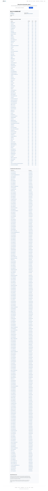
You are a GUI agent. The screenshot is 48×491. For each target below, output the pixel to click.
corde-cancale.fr (13, 25)
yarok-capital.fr (13, 91)
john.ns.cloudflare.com (14, 460)
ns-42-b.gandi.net (13, 242)
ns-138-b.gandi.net (13, 367)
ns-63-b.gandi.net (13, 331)
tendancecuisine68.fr (13, 131)
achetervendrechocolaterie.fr (15, 45)
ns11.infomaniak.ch (13, 437)
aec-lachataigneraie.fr (14, 71)
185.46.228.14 (30, 334)
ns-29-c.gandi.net (13, 177)
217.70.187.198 (30, 439)
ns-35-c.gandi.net (13, 400)
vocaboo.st (12, 97)
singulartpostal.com (13, 65)
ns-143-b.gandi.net (13, 328)
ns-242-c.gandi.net (13, 291)
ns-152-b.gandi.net (13, 233)
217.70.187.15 (30, 393)
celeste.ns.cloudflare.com (14, 327)
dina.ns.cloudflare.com (14, 463)
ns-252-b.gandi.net (13, 374)
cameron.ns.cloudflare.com (14, 186)
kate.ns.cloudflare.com (14, 230)
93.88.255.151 (30, 437)
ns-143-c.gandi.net (13, 266)
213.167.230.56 (30, 426)
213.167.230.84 (31, 427)
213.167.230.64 (31, 331)
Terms (29, 487)
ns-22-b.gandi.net (13, 371)
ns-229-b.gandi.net (13, 302)
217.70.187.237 (30, 337)
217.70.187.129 (30, 406)
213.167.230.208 (31, 314)
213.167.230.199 (31, 318)
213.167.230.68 (30, 239)
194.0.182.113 (30, 207)
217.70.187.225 (30, 279)
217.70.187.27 (30, 212)
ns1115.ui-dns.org (13, 469)
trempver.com (13, 130)
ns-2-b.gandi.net (13, 452)
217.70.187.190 (30, 229)
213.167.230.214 (31, 325)
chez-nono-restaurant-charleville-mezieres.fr (17, 163)
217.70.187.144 (30, 266)
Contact (32, 487)
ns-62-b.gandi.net (13, 390)
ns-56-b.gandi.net (13, 440)
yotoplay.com (12, 134)
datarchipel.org (13, 64)
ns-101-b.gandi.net (13, 335)
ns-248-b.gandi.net (13, 301)
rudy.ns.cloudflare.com (14, 256)
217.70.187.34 (30, 373)
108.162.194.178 (31, 442)
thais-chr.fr (12, 29)
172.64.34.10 (30, 351)
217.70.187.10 (30, 299)
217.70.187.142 (30, 419)
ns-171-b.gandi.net (13, 298)
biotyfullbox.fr (13, 111)
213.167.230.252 (31, 295)
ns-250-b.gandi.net (13, 249)
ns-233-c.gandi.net (13, 345)
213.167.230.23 (30, 371)
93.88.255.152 (30, 344)
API (25, 487)
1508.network (12, 146)
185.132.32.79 (30, 397)
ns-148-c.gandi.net (13, 222)
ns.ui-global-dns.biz (13, 189)
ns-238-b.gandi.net (13, 347)
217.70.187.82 (30, 322)
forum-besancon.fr (13, 133)
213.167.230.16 (30, 453)
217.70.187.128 (30, 278)
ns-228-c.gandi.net (13, 220)
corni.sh (12, 140)
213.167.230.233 (31, 466)
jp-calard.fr (12, 156)
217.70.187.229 (30, 220)
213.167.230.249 (31, 301)
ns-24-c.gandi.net (13, 265)
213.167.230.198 (31, 364)
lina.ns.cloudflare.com (14, 462)
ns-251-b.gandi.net (13, 295)
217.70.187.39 (30, 281)
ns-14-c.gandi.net (13, 393)
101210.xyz (12, 77)
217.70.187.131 (30, 384)
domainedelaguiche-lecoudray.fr (15, 123)
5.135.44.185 (30, 259)
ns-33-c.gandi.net (13, 373)
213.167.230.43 (30, 242)
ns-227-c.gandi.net (13, 193)
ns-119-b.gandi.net (13, 312)
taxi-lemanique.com (13, 107)
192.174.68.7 (30, 189)
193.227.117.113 (30, 258)
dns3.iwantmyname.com (14, 207)
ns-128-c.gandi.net (13, 406)
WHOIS (28, 13)
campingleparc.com (13, 32)
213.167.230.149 (31, 417)
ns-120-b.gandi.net (13, 350)
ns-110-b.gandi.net (13, 391)
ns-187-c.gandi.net (13, 449)
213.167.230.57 (30, 440)
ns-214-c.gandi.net (13, 219)
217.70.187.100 (30, 197)
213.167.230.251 (31, 249)
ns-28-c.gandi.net (13, 253)
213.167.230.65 (30, 268)
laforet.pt (12, 147)
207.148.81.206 (31, 282)
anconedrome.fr (13, 154)
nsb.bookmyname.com (14, 285)
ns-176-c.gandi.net (13, 245)
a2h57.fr (12, 68)
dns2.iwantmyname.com (14, 275)
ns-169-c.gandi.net (13, 324)
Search (31, 7)
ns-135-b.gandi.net (13, 321)
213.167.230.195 (31, 357)
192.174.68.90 (30, 456)
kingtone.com (12, 110)
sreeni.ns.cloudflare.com (14, 442)
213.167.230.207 (31, 413)
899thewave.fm (13, 22)
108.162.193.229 (31, 256)
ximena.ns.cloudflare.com (14, 351)
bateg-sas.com (13, 58)
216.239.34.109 (31, 232)
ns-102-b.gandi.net (13, 246)
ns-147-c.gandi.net (13, 216)
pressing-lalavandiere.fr (14, 121)
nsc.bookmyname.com (14, 430)
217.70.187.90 (30, 206)
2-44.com (12, 61)
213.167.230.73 (30, 459)
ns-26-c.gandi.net (13, 212)
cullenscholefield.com (14, 62)
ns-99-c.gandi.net (13, 197)
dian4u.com (12, 52)
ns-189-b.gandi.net (13, 394)
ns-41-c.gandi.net (13, 183)
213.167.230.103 (31, 246)
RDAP (32, 13)
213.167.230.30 (30, 184)
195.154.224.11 (30, 269)
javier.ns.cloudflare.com (14, 370)
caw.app (12, 84)
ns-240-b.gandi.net (13, 429)
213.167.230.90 (30, 446)
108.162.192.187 (31, 462)
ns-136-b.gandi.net (13, 288)
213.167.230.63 (30, 390)
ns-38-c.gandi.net (13, 281)
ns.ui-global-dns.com (13, 199)
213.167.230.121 (31, 350)
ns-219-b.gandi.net (13, 289)
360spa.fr (12, 35)
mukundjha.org (13, 85)
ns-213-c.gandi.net (13, 176)
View (28, 22)
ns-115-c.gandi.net (13, 368)
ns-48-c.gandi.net (13, 420)
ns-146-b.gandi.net (13, 226)
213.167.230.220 (31, 289)
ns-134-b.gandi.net (13, 341)
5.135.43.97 (30, 450)
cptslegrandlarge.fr (13, 117)
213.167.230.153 (31, 233)
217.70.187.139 (30, 354)
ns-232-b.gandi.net (13, 466)
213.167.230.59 (30, 255)
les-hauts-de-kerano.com (14, 98)
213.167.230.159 (31, 360)
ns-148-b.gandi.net (13, 417)
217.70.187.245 (30, 407)
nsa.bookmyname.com (14, 269)
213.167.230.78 (30, 348)
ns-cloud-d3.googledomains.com (15, 174)
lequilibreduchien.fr (13, 120)
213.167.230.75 (30, 404)
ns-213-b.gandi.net (13, 325)
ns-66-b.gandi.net (13, 209)
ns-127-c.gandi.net (13, 278)
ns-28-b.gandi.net (13, 252)
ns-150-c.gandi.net (13, 243)
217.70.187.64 (30, 180)
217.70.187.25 (30, 265)
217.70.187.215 (30, 219)
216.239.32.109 (30, 465)
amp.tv (12, 48)
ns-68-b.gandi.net (13, 381)
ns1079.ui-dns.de (13, 397)
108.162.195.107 (31, 186)
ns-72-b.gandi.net (13, 459)
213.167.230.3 (30, 452)
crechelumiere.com (13, 150)
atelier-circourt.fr (13, 104)
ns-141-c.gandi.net (13, 419)
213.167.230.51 (30, 196)
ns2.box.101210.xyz (13, 377)
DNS (30, 13)
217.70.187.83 (30, 358)
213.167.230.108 (31, 433)
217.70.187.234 (30, 345)
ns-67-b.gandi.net (13, 239)
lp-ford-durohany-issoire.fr (14, 51)
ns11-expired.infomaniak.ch (14, 210)
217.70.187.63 (30, 292)
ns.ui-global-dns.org (13, 403)
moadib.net (12, 137)
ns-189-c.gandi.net (13, 229)
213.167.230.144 (31, 328)
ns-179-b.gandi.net (13, 276)
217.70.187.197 (30, 173)
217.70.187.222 (30, 200)
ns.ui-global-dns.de (13, 456)
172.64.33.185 (30, 460)
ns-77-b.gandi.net (13, 348)
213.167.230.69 (30, 381)
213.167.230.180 (31, 276)
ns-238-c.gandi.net (13, 262)
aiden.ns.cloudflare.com (14, 338)
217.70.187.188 (30, 449)
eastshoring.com (13, 55)
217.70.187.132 (30, 315)
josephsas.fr (12, 31)
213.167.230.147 (31, 226)
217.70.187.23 (30, 436)
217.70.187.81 (30, 272)
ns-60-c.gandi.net (13, 223)
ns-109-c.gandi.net (13, 236)
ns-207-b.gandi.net (13, 314)
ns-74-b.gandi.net (13, 404)
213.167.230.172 (31, 298)
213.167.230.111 (30, 391)
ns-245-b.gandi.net (13, 187)
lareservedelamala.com (14, 101)
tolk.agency (12, 160)
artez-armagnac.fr (13, 94)
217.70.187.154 (30, 235)
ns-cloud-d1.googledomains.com (15, 465)
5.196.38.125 (30, 190)
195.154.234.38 (31, 430)
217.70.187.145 (30, 443)
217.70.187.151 (30, 243)
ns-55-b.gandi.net (13, 426)
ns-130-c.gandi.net (13, 384)
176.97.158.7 (30, 199)
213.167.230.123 (31, 416)
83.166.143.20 (30, 210)
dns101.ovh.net (13, 190)
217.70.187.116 (30, 368)
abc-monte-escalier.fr (14, 127)
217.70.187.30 (30, 177)
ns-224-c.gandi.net (13, 279)
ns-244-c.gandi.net (13, 407)
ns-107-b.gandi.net (13, 433)
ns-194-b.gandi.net (13, 357)
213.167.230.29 (30, 252)
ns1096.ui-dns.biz (13, 311)
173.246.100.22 (12, 13)
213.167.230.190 (31, 394)
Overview (16, 487)
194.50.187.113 (30, 275)
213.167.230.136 (31, 321)
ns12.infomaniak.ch (13, 344)
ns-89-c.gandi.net (13, 206)
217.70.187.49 (30, 420)
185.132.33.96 (30, 311)
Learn (19, 487)
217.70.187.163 (30, 203)
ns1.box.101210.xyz (13, 282)
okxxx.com (12, 42)
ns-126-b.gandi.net (13, 308)
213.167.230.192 (31, 383)
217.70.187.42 (30, 183)
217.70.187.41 (30, 396)
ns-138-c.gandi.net (13, 354)
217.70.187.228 (30, 193)
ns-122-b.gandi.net (13, 416)
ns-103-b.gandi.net (13, 387)
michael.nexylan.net (13, 334)
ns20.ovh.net (12, 450)
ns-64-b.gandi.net (13, 268)
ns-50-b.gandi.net (13, 196)
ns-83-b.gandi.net (13, 427)
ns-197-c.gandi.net (13, 439)
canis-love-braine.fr (13, 108)
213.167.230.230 (31, 302)
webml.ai (12, 75)
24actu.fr (12, 88)
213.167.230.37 (30, 410)
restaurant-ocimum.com (14, 100)
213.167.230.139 (31, 367)
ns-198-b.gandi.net (13, 318)
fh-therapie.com (13, 114)
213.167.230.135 (31, 341)
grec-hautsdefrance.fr (14, 39)
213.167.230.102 (31, 335)
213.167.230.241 (31, 429)
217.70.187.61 (30, 223)
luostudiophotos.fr (13, 153)
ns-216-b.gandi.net (13, 380)
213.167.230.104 (31, 387)
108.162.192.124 (31, 230)
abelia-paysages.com (13, 144)
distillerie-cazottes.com (14, 157)
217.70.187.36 (30, 400)
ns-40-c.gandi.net (13, 396)
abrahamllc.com (13, 78)
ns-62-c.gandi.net (13, 292)
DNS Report (22, 487)
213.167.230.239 (31, 347)
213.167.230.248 (31, 361)
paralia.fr (12, 81)
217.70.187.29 (30, 253)
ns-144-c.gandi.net (13, 443)
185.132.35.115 (30, 469)
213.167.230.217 (31, 380)
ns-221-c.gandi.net (13, 200)
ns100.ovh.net (13, 259)
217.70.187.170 (30, 324)
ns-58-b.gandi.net (13, 255)
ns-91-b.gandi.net (13, 414)
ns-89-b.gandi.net (13, 446)
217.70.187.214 (30, 176)
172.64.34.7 (30, 327)
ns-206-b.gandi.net (13, 413)
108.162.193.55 (30, 338)
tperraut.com (12, 38)
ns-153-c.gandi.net (13, 235)
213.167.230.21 (30, 423)
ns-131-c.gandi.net (13, 315)
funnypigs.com (13, 28)
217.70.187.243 (30, 291)
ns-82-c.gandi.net (13, 358)
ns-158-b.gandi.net (13, 360)
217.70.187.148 (30, 216)
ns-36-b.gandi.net (13, 410)
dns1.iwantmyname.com (14, 258)
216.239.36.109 (30, 174)
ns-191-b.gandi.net (13, 383)
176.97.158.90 (30, 403)
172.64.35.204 (30, 370)
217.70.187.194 (30, 304)
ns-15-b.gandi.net (13, 453)
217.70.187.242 (30, 305)
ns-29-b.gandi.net (13, 184)
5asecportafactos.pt (13, 143)
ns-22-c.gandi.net (13, 436)
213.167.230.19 (30, 213)
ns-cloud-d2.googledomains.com (15, 232)
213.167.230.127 (31, 308)
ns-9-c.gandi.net (13, 299)
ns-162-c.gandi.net (13, 203)
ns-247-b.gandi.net (13, 361)
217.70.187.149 (30, 222)
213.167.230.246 (31, 187)
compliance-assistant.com (14, 74)
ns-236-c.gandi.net (13, 337)
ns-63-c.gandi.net (13, 180)
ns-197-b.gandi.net (13, 364)
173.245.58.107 (31, 463)
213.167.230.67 (30, 209)
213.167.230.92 (30, 414)
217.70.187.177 (30, 245)
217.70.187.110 (30, 236)
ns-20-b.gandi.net (13, 423)
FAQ (27, 487)
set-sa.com (12, 87)
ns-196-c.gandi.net (13, 173)
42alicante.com (13, 41)
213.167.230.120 (31, 312)
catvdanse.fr (12, 124)
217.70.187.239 (30, 262)
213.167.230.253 (31, 374)
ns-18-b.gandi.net (13, 213)
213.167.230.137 (31, 288)
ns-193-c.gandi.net (13, 304)
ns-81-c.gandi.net (13, 322)
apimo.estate (12, 54)
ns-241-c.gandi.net (13, 305)
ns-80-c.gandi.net (13, 272)
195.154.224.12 (30, 285)
